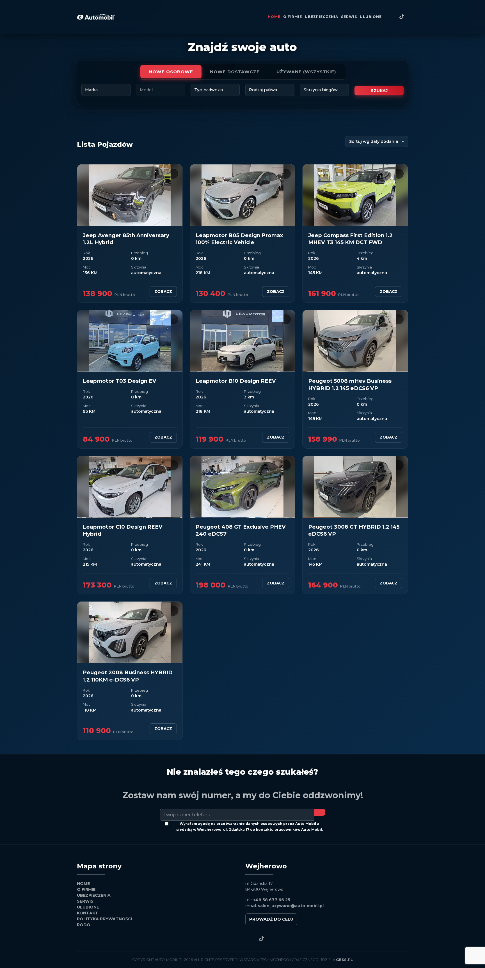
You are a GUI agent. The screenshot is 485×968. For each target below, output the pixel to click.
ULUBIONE (371, 17)
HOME (274, 17)
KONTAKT (87, 913)
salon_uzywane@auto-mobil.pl (291, 905)
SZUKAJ (379, 90)
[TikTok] (401, 17)
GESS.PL (344, 960)
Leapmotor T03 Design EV (119, 381)
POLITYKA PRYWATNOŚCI (104, 918)
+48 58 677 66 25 (271, 899)
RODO (83, 924)
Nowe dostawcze (235, 71)
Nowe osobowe (171, 71)
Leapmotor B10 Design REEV (236, 381)
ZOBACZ (163, 291)
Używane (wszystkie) (306, 71)
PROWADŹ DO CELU (271, 919)
